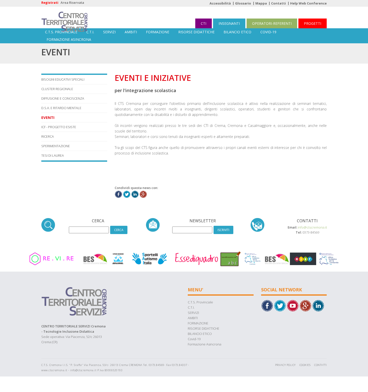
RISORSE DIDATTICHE (196, 32)
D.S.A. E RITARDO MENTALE (61, 108)
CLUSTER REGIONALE (57, 89)
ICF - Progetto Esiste (58, 127)
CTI (203, 23)
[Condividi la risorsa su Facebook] (118, 193)
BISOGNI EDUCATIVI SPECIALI (62, 79)
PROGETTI (312, 23)
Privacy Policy (285, 365)
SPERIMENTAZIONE (55, 146)
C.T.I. (90, 32)
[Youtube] (293, 305)
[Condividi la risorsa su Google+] (143, 193)
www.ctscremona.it (54, 370)
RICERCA (47, 136)
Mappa (261, 3)
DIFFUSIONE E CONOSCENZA (62, 98)
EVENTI (48, 117)
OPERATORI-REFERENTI (272, 23)
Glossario (243, 3)
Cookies (305, 365)
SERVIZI (109, 32)
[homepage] (64, 17)
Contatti (278, 3)
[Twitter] (280, 305)
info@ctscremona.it (312, 227)
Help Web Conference (308, 3)
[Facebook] (267, 305)
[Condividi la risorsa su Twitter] (126, 193)
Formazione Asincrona (69, 39)
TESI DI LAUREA (52, 155)
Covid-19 (268, 32)
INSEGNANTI (229, 23)
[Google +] (305, 305)
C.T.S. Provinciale (61, 32)
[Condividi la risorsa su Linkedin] (135, 193)
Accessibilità (220, 3)
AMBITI (131, 32)
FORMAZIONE (157, 32)
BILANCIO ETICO (237, 32)
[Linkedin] (318, 305)
